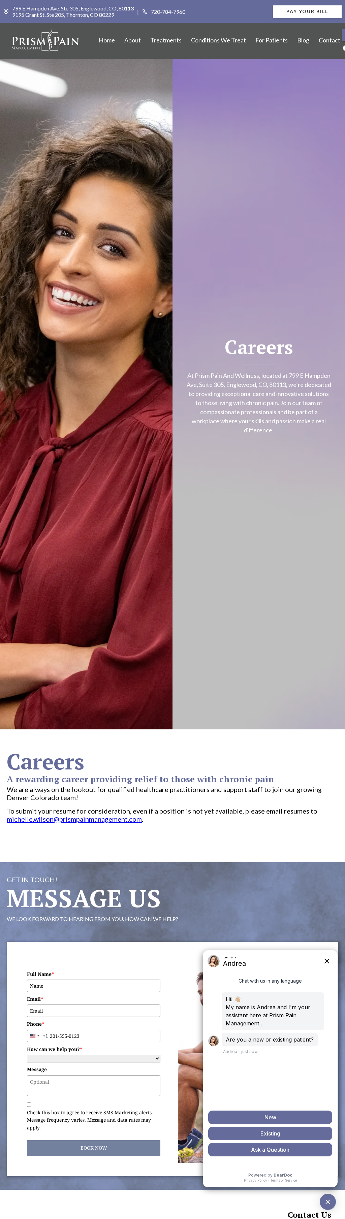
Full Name (40, 974)
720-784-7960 (168, 11)
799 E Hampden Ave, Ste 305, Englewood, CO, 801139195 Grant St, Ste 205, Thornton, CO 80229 (73, 11)
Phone (35, 1024)
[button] (132, 40)
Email (35, 999)
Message (37, 1069)
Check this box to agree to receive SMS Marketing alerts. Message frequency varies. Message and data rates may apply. (90, 1120)
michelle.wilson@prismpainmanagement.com (74, 819)
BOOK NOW (94, 1148)
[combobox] (37, 1036)
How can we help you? (54, 1049)
